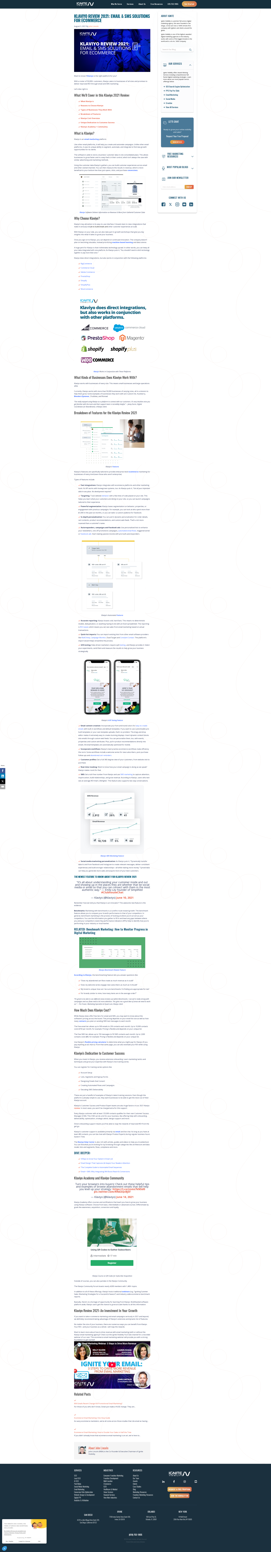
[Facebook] (2, 770)
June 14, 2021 (124, 1197)
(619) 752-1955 (135, 1534)
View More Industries (110, 1497)
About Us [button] (142, 4)
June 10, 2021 (124, 897)
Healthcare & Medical (110, 1489)
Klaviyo (90, 76)
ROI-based (84, 627)
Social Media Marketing (81, 1486)
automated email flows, (127, 531)
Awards (135, 1481)
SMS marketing (126, 774)
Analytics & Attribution (81, 1500)
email (117, 1131)
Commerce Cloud (87, 268)
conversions (132, 170)
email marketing (91, 139)
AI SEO (76, 1481)
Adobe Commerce (88, 272)
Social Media (170, 99)
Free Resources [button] (157, 4)
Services (78, 1470)
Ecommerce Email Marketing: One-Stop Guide (92, 1418)
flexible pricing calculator (95, 1042)
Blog (134, 1489)
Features (115, 466)
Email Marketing (172, 95)
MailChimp (86, 637)
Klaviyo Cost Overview (90, 118)
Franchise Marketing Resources (143, 1494)
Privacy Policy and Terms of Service (135, 1542)
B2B (105, 1486)
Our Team (136, 1478)
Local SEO (77, 1478)
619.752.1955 (173, 4)
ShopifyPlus (85, 285)
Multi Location (108, 1481)
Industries (108, 1470)
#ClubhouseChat (112, 892)
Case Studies (137, 1486)
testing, (123, 645)
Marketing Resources (140, 1492)
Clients (135, 1483)
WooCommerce (87, 289)
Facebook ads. (86, 534)
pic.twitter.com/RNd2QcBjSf (112, 1191)
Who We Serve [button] (116, 4)
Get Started (189, 4)
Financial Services (109, 1494)
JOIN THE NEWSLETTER (179, 1495)
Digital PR (77, 1497)
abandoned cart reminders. (101, 755)
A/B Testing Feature (115, 720)
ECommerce (107, 1483)
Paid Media (77, 1483)
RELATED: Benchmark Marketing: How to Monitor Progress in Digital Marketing (111, 931)
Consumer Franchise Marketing (113, 1475)
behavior (105, 496)
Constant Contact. (127, 637)
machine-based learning (122, 242)
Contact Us (136, 1497)
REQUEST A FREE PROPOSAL (180, 1489)
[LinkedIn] (2, 776)
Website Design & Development (84, 1494)
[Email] (2, 786)
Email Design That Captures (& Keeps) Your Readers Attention (105, 1163)
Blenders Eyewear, (82, 396)
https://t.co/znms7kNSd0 (129, 1189)
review (77, 1108)
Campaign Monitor (98, 637)
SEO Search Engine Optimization (178, 86)
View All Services (172, 107)
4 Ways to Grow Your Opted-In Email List (97, 1159)
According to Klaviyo (82, 975)
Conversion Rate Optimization (83, 1492)
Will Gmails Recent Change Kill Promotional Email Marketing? (98, 1403)
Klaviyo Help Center (86, 1142)
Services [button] (130, 4)
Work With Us (177, 142)
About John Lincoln (98, 1448)
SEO (75, 1475)
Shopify (84, 280)
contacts (82, 1021)
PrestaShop (85, 276)
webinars (126, 1291)
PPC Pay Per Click (172, 90)
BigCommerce (86, 263)
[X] (2, 781)
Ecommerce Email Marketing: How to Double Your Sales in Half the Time (102, 1432)
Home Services (108, 1492)
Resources (137, 1470)
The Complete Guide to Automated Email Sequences (101, 1167)
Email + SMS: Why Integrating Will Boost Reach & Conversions (105, 1171)
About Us (136, 1475)
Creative (169, 103)
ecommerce (134, 472)
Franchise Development (111, 1478)
